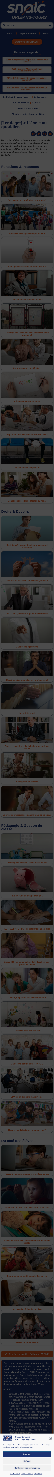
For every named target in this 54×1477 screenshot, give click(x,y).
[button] (50, 1438)
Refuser (27, 1461)
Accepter (27, 1454)
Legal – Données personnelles (31, 1474)
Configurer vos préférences (27, 1468)
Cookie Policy (15, 1474)
